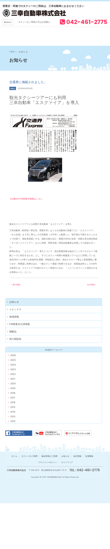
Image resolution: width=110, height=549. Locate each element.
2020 (13, 383)
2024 (13, 364)
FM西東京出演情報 (19, 324)
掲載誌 (12, 88)
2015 (12, 407)
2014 (12, 411)
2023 (13, 369)
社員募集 (89, 456)
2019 (12, 388)
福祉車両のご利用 (49, 456)
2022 (13, 374)
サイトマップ (67, 462)
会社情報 (77, 456)
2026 (13, 355)
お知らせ (14, 301)
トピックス (15, 309)
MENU (8, 22)
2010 (12, 421)
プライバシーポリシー (47, 462)
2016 (12, 402)
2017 (12, 397)
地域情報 (14, 316)
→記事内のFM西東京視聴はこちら (25, 198)
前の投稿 (16, 284)
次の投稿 (91, 284)
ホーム (14, 456)
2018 (12, 393)
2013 (12, 416)
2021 (12, 378)
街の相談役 (15, 338)
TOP (11, 51)
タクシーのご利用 (29, 456)
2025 (13, 360)
